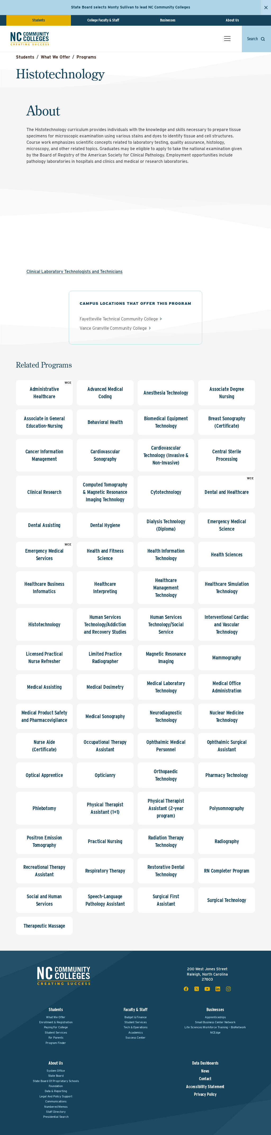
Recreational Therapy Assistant (44, 871)
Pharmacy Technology (226, 775)
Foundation (55, 1086)
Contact (205, 1078)
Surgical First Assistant (166, 900)
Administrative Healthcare (44, 393)
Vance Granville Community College (113, 328)
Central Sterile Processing (226, 455)
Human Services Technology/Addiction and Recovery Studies (105, 624)
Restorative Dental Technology (165, 871)
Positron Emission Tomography (44, 841)
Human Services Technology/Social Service (166, 624)
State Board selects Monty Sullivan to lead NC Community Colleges (130, 7)
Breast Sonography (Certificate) (226, 422)
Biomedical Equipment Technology (166, 422)
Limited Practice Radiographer (105, 657)
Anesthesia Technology (165, 393)
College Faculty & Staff (103, 20)
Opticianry (105, 775)
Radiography (227, 841)
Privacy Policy (205, 1094)
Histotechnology (44, 624)
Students (38, 20)
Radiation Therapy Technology (166, 841)
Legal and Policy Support (55, 1096)
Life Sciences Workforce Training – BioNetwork (215, 1027)
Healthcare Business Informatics (44, 588)
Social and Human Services (44, 900)
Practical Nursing (105, 841)
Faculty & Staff (135, 1009)
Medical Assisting (44, 687)
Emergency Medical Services (44, 554)
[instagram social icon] (228, 988)
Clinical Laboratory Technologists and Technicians (74, 271)
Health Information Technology (165, 554)
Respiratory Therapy (105, 871)
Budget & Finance (135, 1017)
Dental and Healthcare (227, 492)
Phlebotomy (44, 808)
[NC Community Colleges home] (30, 38)
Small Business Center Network (215, 1022)
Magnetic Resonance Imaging (166, 657)
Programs (86, 57)
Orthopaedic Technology (166, 775)
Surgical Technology (226, 900)
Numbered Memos (55, 1107)
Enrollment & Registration (56, 1022)
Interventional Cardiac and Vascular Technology (227, 624)
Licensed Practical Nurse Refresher (44, 657)
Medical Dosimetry (105, 687)
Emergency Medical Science (226, 525)
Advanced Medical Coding (105, 393)
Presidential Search (56, 1117)
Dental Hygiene (105, 525)
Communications (55, 1101)
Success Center (135, 1037)
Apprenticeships (215, 1017)
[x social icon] (196, 988)
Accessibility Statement (205, 1086)
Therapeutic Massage (44, 926)
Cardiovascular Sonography (105, 455)
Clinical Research (44, 492)
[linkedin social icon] (217, 988)
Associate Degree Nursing (226, 393)
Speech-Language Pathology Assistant (105, 900)
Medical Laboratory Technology (166, 687)
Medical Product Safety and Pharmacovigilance (44, 716)
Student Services (56, 1032)
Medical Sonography (105, 716)
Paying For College (56, 1027)
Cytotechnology (166, 492)
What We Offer (55, 57)
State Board (56, 1076)
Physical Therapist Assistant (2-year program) (166, 808)
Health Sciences (226, 554)
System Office (56, 1071)
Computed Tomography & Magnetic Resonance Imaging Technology (105, 492)
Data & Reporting (56, 1091)
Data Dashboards (205, 1063)
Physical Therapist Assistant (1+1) (105, 808)
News (205, 1071)
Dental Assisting (44, 525)
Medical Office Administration (226, 687)
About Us (232, 20)
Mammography (226, 657)
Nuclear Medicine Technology (227, 716)
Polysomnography (226, 808)
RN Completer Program (226, 871)
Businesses (167, 20)
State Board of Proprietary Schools (56, 1081)
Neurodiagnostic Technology (166, 716)
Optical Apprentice (44, 775)
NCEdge (215, 1032)
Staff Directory (56, 1112)
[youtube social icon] (207, 988)
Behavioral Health (105, 422)
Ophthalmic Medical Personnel (165, 746)
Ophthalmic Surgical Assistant (227, 746)
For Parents (55, 1037)
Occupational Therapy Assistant (105, 746)
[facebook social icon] (186, 988)
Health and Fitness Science (105, 554)
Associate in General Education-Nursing (44, 422)
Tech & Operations (135, 1027)
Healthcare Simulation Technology (227, 588)
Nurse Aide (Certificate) (44, 746)
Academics (135, 1032)
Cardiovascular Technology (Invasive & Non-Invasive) (166, 455)
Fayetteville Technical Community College (119, 319)
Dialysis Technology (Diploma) (166, 525)
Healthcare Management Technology (165, 587)
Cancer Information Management (44, 455)
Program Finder (56, 1043)
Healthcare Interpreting (105, 588)
